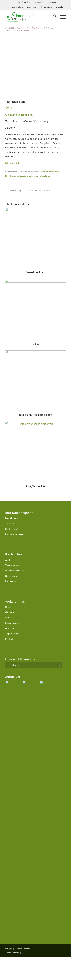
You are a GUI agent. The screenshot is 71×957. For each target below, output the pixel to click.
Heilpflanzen (10, 176)
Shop (7, 618)
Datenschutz (11, 576)
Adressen (9, 524)
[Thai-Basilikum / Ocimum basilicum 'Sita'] (35, 64)
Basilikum (44, 171)
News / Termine (23, 2)
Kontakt (59, 7)
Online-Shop (51, 2)
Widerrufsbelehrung (14, 571)
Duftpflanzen (54, 171)
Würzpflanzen (45, 176)
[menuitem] (23, 2)
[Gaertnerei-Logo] (29, 16)
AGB (7, 560)
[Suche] (53, 16)
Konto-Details (11, 529)
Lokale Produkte (16, 7)
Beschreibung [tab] (15, 191)
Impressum (10, 581)
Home (8, 607)
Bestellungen (11, 518)
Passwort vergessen (14, 534)
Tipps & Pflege (46, 7)
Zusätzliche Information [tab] (39, 191)
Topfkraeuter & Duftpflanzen (27, 176)
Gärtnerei (38, 2)
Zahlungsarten (12, 565)
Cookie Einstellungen (14, 953)
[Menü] (61, 16)
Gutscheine (31, 7)
